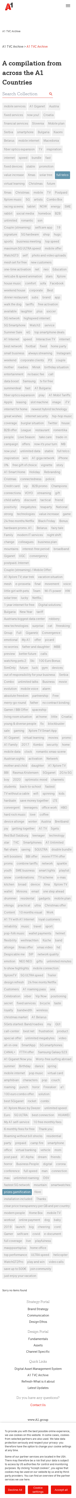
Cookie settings (38, 1489)
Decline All (15, 1489)
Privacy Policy (23, 18)
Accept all (61, 1489)
